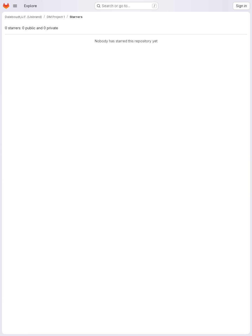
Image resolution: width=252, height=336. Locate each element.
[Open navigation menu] (15, 6)
